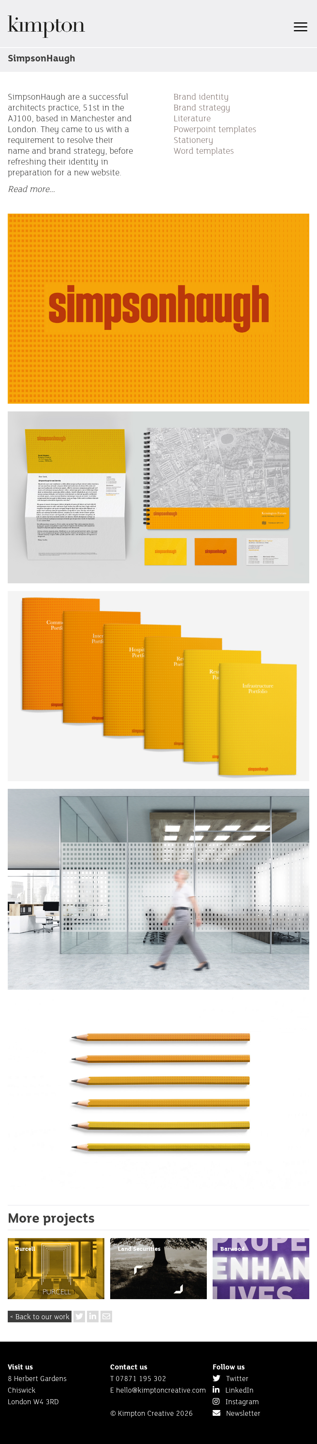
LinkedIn (237, 1390)
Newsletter (240, 1413)
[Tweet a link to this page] (79, 1316)
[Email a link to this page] (106, 1316)
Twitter (234, 1378)
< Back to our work (40, 1316)
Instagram (239, 1401)
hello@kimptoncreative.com (161, 1390)
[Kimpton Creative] (46, 36)
